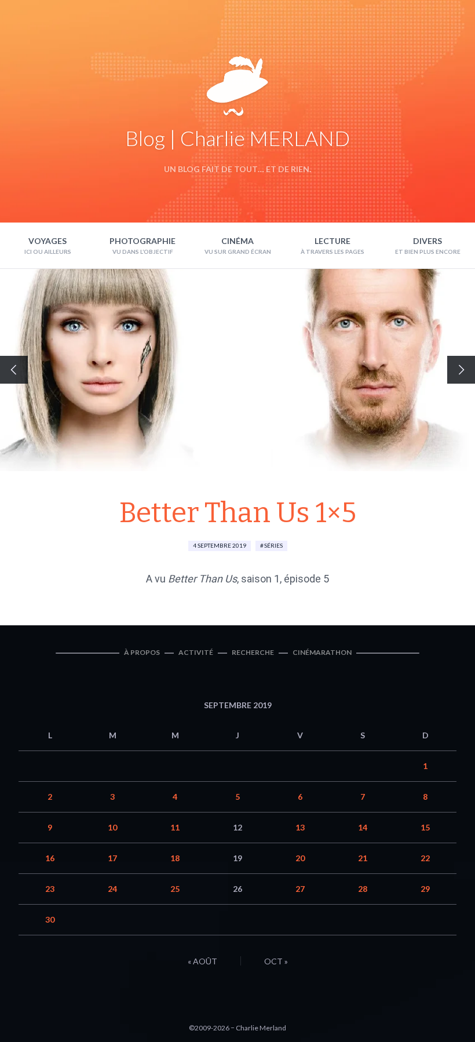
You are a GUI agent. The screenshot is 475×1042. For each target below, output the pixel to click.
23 (49, 889)
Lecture (332, 241)
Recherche (253, 652)
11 (175, 827)
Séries (273, 545)
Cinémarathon (322, 652)
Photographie (142, 241)
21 (362, 858)
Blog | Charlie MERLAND (237, 138)
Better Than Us (202, 579)
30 (49, 919)
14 (362, 827)
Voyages (47, 241)
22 (425, 858)
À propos (142, 652)
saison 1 (260, 579)
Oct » (276, 961)
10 (112, 827)
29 (425, 889)
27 (300, 889)
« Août (202, 961)
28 (362, 889)
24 (112, 889)
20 (300, 858)
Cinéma (237, 241)
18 (175, 858)
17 (112, 858)
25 (175, 889)
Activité (195, 652)
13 (300, 827)
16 (49, 858)
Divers (427, 241)
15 (425, 827)
